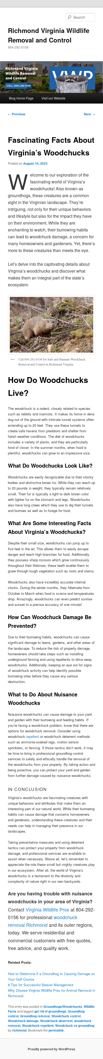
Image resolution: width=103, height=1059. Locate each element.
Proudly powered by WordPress (51, 1049)
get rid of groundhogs (50, 1011)
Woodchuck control (66, 1016)
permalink (56, 1030)
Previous (16, 114)
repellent (32, 736)
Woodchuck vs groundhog (74, 1025)
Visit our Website (53, 98)
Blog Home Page (21, 98)
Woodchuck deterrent (56, 1020)
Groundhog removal (35, 1016)
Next (89, 114)
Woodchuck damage (23, 1020)
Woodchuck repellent (38, 1025)
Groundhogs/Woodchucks (62, 1006)
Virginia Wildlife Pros (47, 909)
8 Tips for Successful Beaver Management (40, 984)
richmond (19, 1030)
